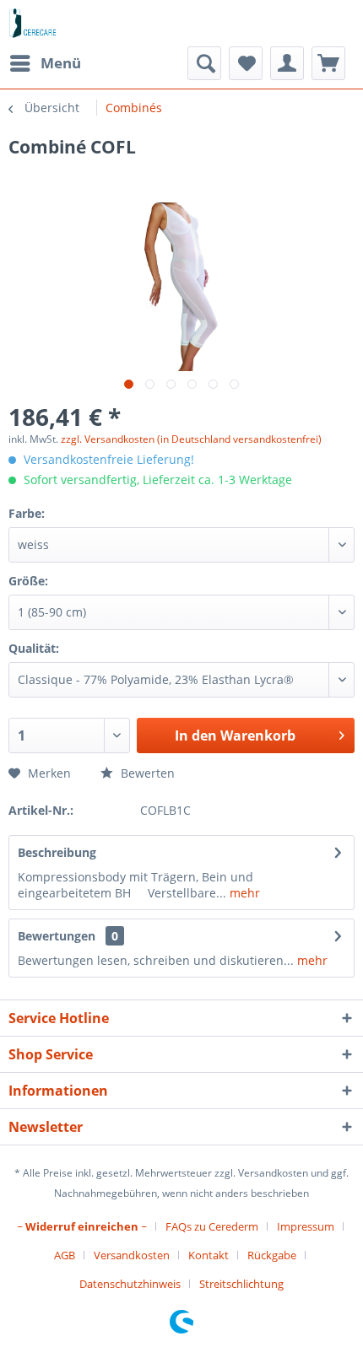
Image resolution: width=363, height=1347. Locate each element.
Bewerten (146, 773)
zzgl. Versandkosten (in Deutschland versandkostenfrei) (191, 439)
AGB (64, 1255)
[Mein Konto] (287, 63)
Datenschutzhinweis (130, 1283)
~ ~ (82, 1226)
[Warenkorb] (328, 63)
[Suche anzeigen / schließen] (204, 63)
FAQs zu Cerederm (211, 1226)
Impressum (305, 1226)
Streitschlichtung (241, 1283)
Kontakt (208, 1255)
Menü (61, 63)
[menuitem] (44, 63)
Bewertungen (56, 936)
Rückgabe (271, 1255)
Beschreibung (57, 852)
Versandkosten (132, 1255)
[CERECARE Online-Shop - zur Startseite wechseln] (33, 23)
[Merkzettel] (246, 63)
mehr (243, 893)
